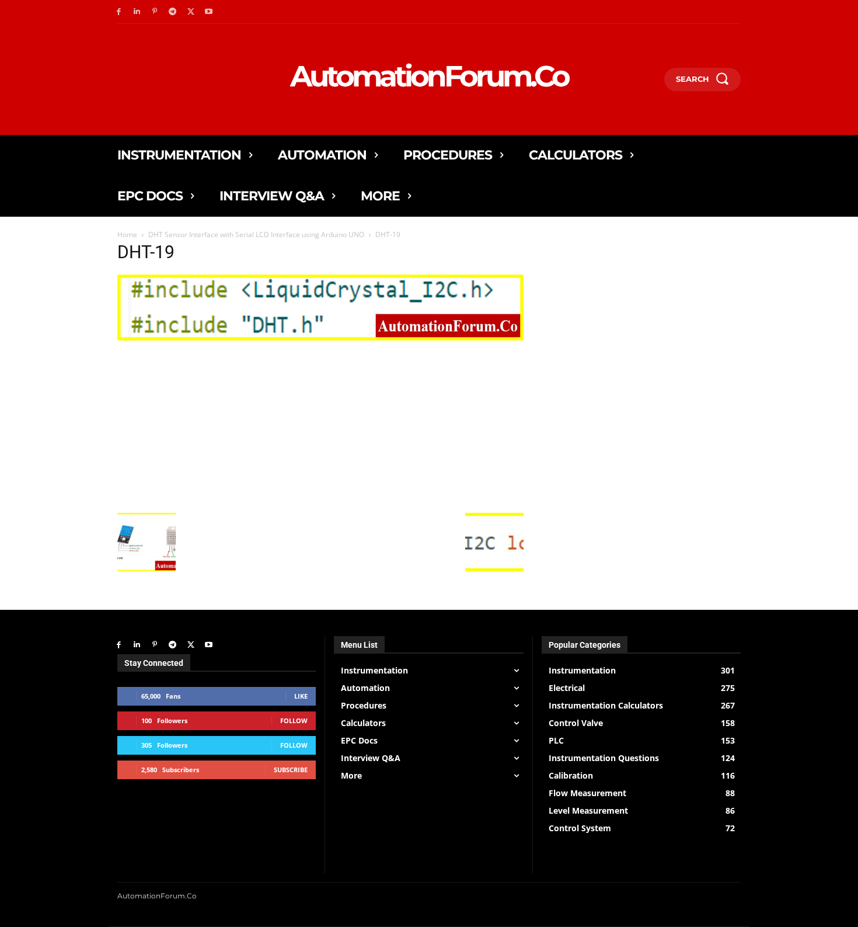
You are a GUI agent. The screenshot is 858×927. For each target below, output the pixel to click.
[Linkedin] (137, 12)
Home (127, 234)
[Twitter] (190, 12)
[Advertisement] (320, 425)
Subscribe (291, 769)
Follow (294, 720)
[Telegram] (172, 12)
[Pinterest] (155, 12)
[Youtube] (209, 12)
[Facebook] (119, 12)
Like (301, 696)
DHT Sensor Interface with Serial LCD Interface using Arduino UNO (256, 234)
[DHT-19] (320, 337)
